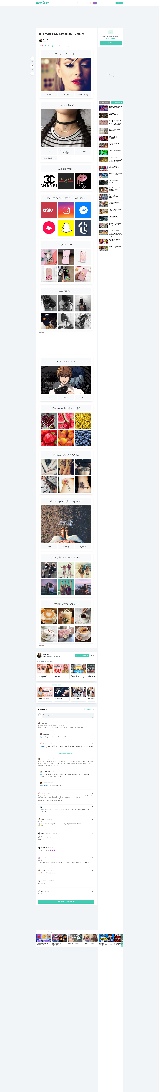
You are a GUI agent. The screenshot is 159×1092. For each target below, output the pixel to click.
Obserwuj (52, 46)
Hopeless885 (46, 771)
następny (117, 102)
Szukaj (104, 3)
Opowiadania (86, 3)
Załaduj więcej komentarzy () (66, 901)
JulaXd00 (45, 39)
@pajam (42, 737)
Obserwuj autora (83, 655)
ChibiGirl (43, 819)
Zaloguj (112, 3)
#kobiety (54, 685)
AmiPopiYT (44, 858)
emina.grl (43, 870)
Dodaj (120, 2)
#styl (59, 685)
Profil (92, 655)
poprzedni (105, 102)
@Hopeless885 (44, 785)
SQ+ (95, 2)
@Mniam (42, 774)
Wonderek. (44, 847)
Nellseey (45, 807)
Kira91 (45, 743)
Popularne (54, 3)
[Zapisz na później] (69, 46)
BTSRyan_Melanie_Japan (48, 881)
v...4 (42, 891)
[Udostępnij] (32, 74)
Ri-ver (42, 833)
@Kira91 (42, 810)
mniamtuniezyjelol (46, 759)
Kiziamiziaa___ (45, 723)
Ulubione (63, 46)
